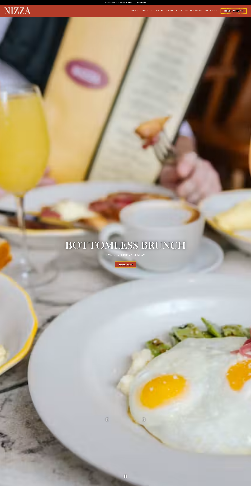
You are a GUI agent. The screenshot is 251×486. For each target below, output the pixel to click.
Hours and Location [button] (189, 11)
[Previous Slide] (106, 419)
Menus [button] (134, 11)
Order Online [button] (164, 11)
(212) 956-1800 (140, 2)
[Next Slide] (144, 419)
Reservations (233, 11)
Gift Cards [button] (211, 11)
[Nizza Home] (17, 10)
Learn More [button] (125, 262)
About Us (147, 11)
